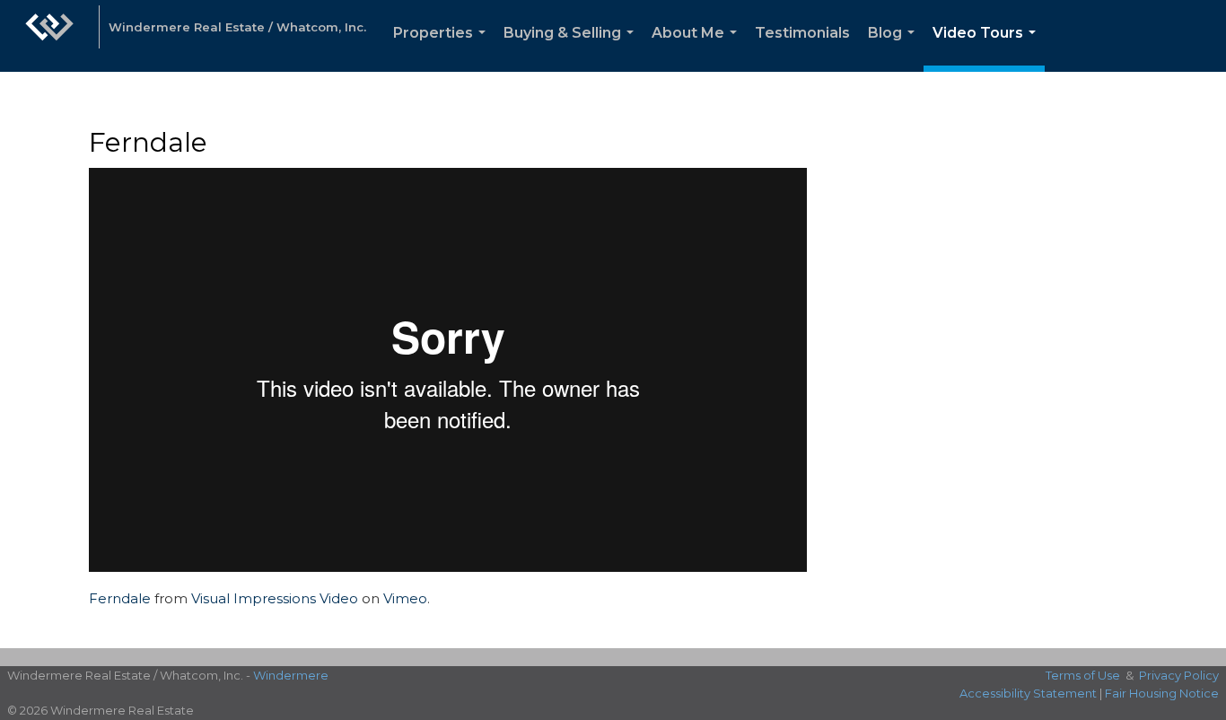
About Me (698, 48)
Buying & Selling (572, 48)
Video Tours (988, 48)
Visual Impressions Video (274, 598)
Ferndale (120, 598)
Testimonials (802, 32)
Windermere (290, 675)
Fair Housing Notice (1162, 693)
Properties (443, 48)
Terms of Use (1083, 675)
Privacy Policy (1179, 675)
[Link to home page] (49, 36)
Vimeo (405, 598)
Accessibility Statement (1028, 693)
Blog (895, 48)
